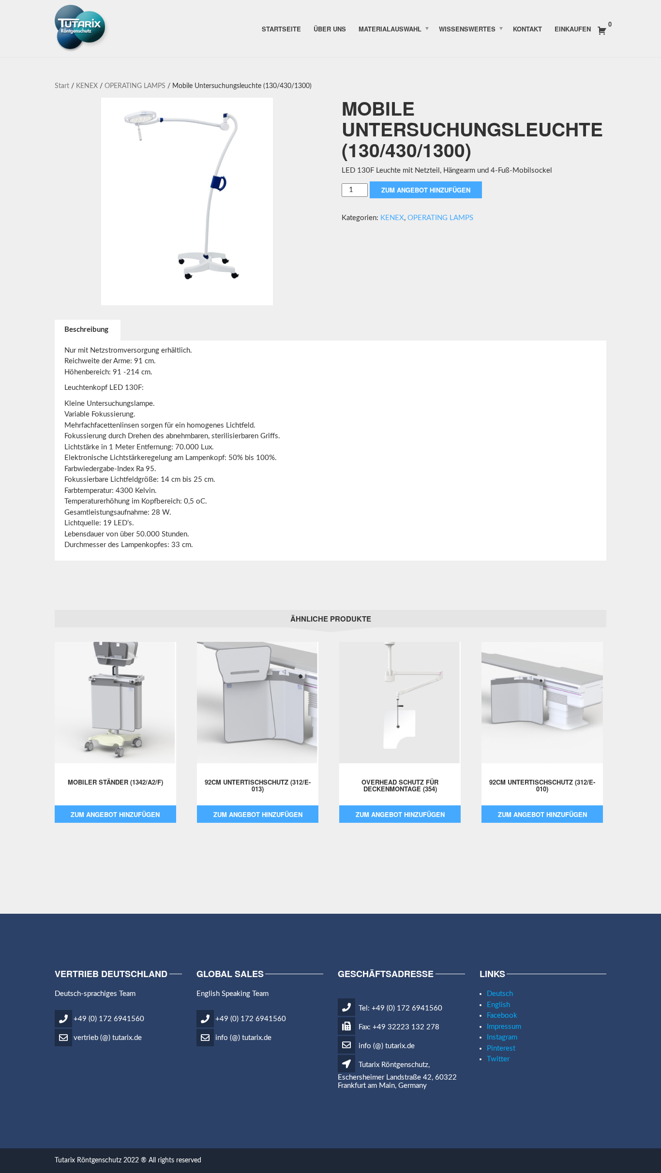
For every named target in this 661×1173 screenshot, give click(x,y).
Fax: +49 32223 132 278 (398, 1027)
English (498, 1005)
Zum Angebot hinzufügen (425, 189)
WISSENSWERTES (467, 28)
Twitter (498, 1059)
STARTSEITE (281, 28)
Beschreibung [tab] (86, 329)
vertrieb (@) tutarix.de (108, 1037)
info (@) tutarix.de (243, 1037)
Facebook (502, 1015)
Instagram (502, 1037)
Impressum (504, 1026)
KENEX (87, 86)
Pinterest (501, 1048)
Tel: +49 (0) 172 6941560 (399, 1008)
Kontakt (527, 28)
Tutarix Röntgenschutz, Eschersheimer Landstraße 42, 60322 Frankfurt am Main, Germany (397, 1075)
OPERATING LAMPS (135, 86)
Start (62, 86)
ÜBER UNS (330, 28)
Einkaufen (573, 28)
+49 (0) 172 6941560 (109, 1018)
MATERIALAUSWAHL (390, 28)
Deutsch (500, 993)
